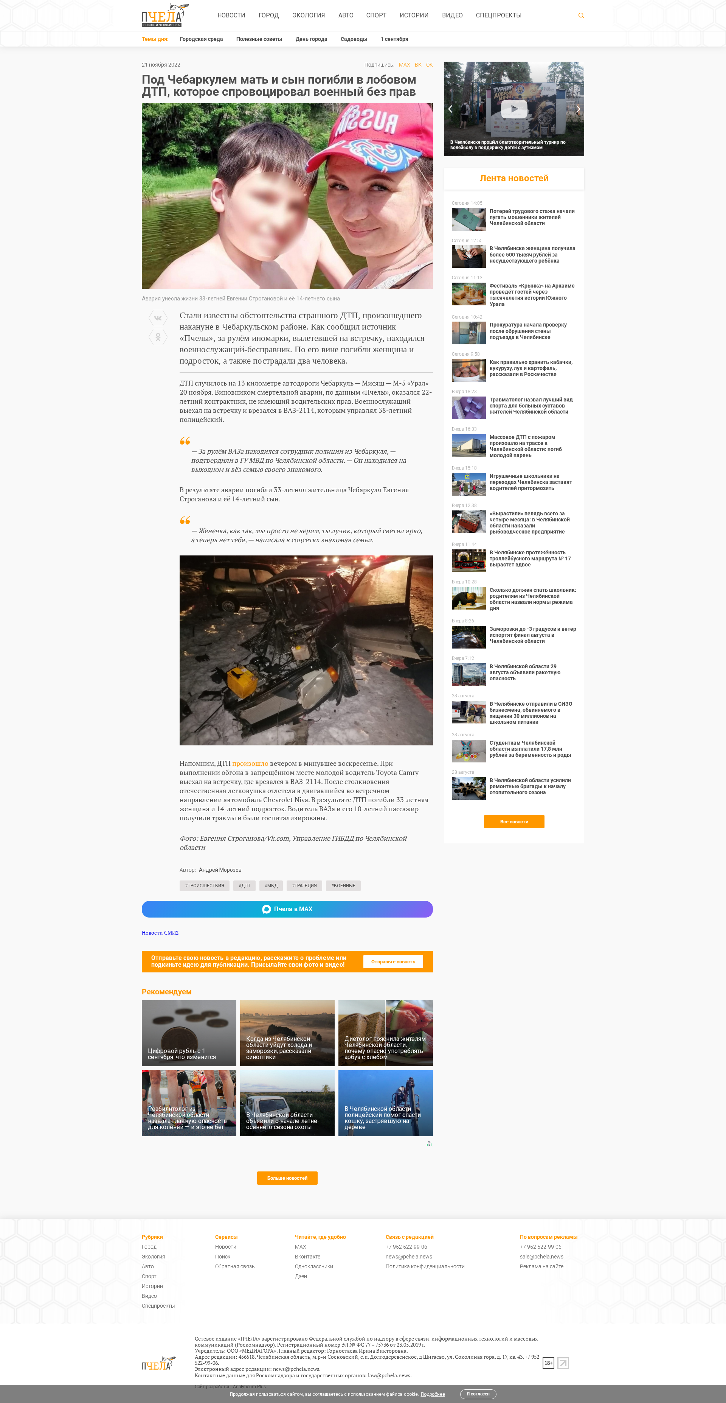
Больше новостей (287, 1178)
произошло (250, 763)
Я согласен (478, 1394)
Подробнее (433, 1394)
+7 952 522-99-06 (406, 1247)
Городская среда (201, 39)
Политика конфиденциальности (425, 1266)
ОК (429, 65)
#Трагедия (304, 885)
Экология (308, 15)
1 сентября (394, 39)
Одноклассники (314, 1266)
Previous (450, 109)
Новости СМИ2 (160, 932)
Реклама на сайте (541, 1266)
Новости (231, 15)
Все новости (514, 821)
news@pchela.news (409, 1257)
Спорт (376, 15)
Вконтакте (307, 1257)
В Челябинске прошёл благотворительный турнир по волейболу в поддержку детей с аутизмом (508, 145)
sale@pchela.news (541, 1257)
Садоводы (354, 39)
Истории (414, 15)
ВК (418, 65)
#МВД (271, 885)
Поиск (222, 1257)
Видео (452, 15)
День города (311, 39)
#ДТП (244, 885)
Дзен (301, 1276)
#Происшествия (204, 885)
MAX (404, 65)
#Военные (343, 885)
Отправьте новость (393, 961)
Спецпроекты (499, 15)
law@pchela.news (389, 1375)
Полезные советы (259, 39)
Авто (346, 15)
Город (269, 15)
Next (578, 109)
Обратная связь (235, 1266)
